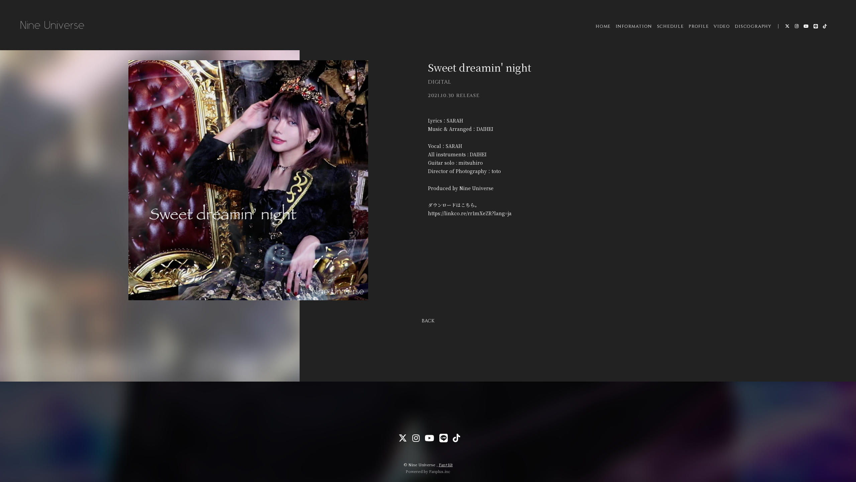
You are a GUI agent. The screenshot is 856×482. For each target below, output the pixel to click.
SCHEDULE (670, 26)
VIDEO (722, 26)
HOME (603, 26)
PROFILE (698, 26)
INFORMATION (634, 26)
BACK (428, 321)
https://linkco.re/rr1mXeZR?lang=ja (470, 213)
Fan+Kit (446, 464)
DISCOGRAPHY (753, 26)
